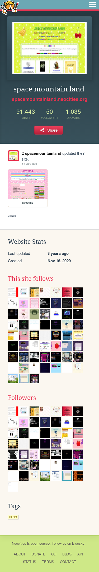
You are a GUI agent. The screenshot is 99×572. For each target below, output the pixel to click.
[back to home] (9, 7)
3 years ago (29, 163)
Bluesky (78, 543)
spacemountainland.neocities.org (49, 99)
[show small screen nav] (92, 4)
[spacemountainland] (13, 155)
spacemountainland (43, 153)
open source (40, 543)
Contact (68, 561)
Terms (48, 561)
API (80, 554)
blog (13, 517)
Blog (67, 554)
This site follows (31, 278)
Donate (38, 554)
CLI (53, 554)
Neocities (19, 543)
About (20, 554)
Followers (22, 397)
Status (29, 561)
